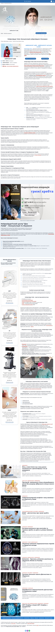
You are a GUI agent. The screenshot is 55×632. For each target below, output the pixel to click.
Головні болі (24, 346)
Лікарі (23, 480)
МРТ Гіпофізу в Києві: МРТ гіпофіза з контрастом (34, 605)
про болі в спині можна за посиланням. (33, 388)
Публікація (24, 526)
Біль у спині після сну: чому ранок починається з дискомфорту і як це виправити (34, 468)
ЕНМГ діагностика (9, 421)
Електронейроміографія (27, 511)
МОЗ (37, 625)
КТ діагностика (9, 342)
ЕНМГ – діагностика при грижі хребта (35, 513)
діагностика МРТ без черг (36, 281)
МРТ (26, 480)
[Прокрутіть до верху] (3, 623)
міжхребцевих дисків (41, 75)
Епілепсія (24, 344)
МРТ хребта (35, 511)
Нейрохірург (25, 465)
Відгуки (32, 617)
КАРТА (32, 326)
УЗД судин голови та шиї (47, 424)
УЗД (23, 302)
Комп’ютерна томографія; (27, 300)
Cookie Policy (27, 617)
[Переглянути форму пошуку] (51, 1)
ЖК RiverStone (49, 325)
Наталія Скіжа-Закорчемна (35, 52)
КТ (28, 281)
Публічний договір (7, 617)
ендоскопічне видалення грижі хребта (44, 86)
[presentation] (11, 471)
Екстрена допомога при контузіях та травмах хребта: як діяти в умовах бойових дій (37, 530)
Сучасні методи (37, 155)
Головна (2, 3)
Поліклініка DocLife (7, 3)
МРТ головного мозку (32, 603)
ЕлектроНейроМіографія (27, 304)
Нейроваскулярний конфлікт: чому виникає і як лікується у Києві (38, 498)
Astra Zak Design (30, 623)
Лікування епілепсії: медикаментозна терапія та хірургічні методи (38, 544)
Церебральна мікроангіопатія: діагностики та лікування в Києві (37, 590)
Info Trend (13, 623)
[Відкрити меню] (54, 1)
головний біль (29, 274)
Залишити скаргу (48, 617)
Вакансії (36, 617)
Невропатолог (31, 480)
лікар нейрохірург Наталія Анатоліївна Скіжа (34, 65)
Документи (41, 617)
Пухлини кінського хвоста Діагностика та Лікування (36, 575)
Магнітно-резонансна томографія (29, 301)
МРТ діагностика (9, 302)
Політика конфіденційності (17, 617)
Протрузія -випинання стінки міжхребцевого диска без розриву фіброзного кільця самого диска (38, 484)
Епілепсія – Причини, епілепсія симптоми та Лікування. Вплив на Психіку (37, 559)
